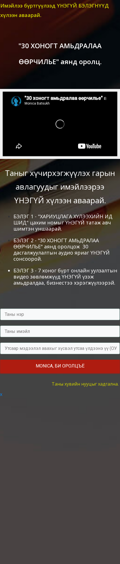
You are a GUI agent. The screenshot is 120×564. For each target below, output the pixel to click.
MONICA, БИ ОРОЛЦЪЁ (60, 366)
